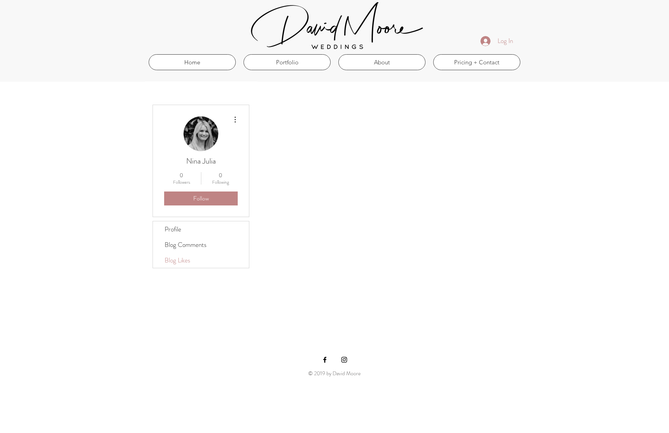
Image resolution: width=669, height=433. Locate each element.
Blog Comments (185, 244)
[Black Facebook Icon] (325, 360)
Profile (173, 229)
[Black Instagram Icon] (344, 360)
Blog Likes (177, 260)
